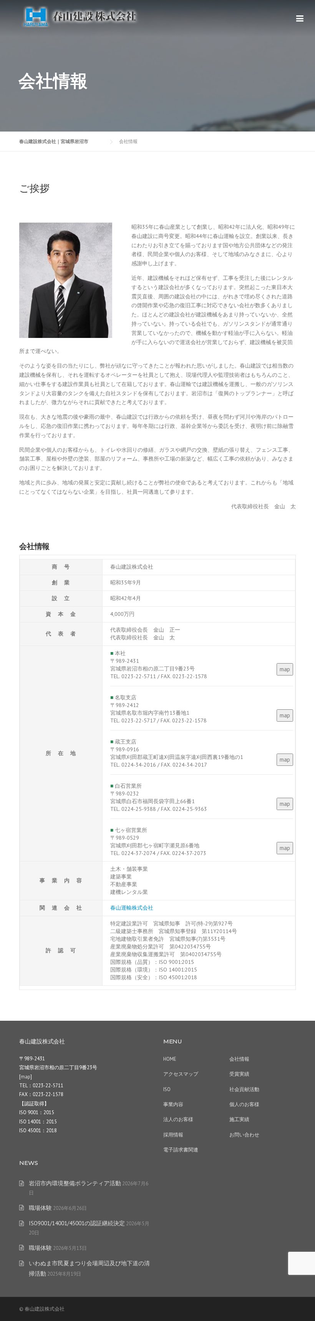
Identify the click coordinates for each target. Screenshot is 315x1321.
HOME (169, 1059)
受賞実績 (239, 1074)
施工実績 (239, 1119)
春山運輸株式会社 (131, 907)
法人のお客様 (178, 1119)
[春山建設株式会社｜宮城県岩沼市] (80, 16)
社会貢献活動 (244, 1089)
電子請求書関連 (180, 1149)
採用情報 (173, 1134)
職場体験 (40, 1207)
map (285, 669)
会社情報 (239, 1059)
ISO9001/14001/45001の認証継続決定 (77, 1223)
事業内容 (173, 1104)
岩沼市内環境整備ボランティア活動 (75, 1183)
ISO (167, 1089)
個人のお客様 (244, 1104)
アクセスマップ (180, 1074)
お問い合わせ (244, 1134)
